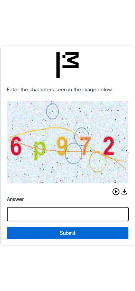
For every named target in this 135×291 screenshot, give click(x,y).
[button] (116, 192)
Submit (67, 233)
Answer (15, 199)
